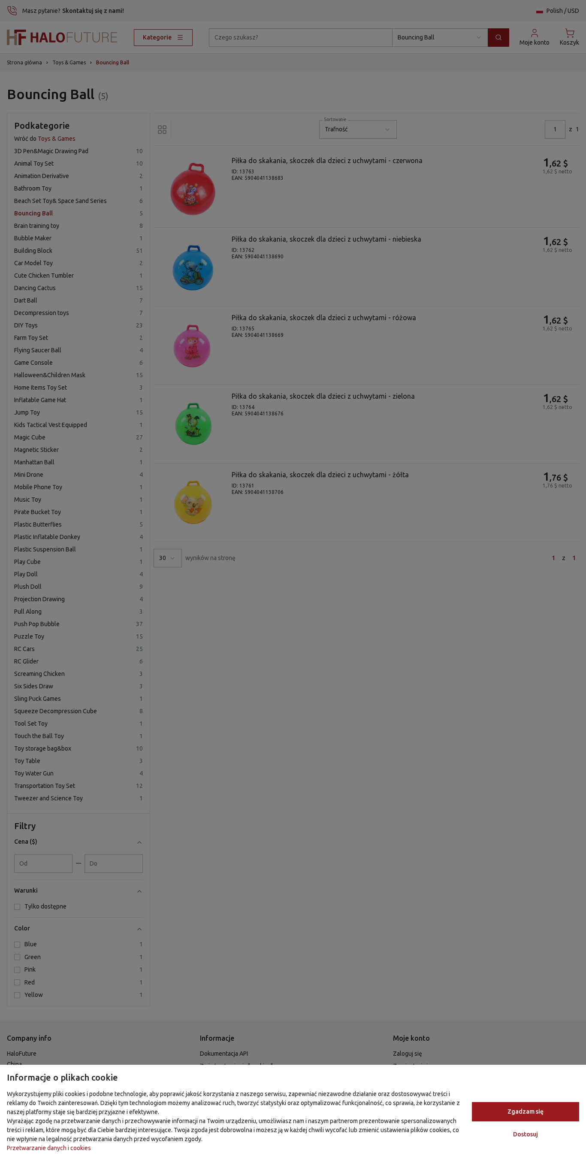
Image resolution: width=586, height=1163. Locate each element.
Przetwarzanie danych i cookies (49, 1148)
